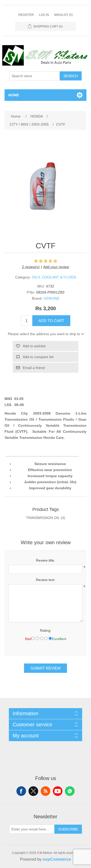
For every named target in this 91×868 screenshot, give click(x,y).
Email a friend (34, 368)
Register (26, 15)
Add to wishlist (34, 346)
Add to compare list (38, 357)
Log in (44, 15)
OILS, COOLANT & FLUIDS (54, 277)
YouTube (57, 791)
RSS (45, 791)
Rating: (45, 630)
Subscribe (68, 829)
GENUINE (51, 298)
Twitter (33, 791)
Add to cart (51, 321)
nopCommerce (56, 859)
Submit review (45, 668)
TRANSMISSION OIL (43, 518)
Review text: (45, 580)
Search (70, 76)
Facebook (21, 791)
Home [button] (13, 95)
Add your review (56, 267)
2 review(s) (31, 267)
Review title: (45, 560)
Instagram (70, 791)
